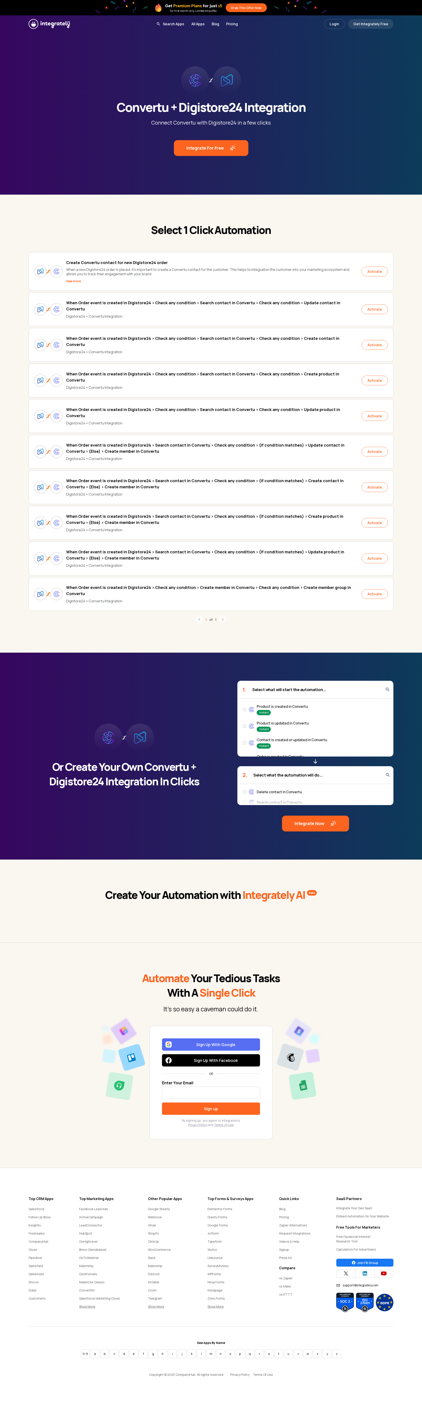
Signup (284, 1249)
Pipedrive (35, 1258)
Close (33, 1249)
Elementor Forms (219, 1209)
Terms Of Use (263, 1374)
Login (334, 24)
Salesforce (36, 1209)
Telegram (155, 1298)
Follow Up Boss (40, 1217)
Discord (153, 1274)
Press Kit (285, 1258)
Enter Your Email (177, 1082)
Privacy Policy (197, 1125)
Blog (215, 24)
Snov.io (34, 1282)
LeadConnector (90, 1225)
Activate (374, 271)
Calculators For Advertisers (356, 1249)
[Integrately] (49, 24)
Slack (151, 1258)
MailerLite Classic (92, 1282)
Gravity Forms (217, 1217)
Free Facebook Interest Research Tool (353, 1239)
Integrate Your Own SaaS (354, 1208)
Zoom (152, 1290)
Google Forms (217, 1225)
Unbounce (215, 1258)
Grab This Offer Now (246, 8)
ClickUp (153, 1241)
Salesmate (36, 1274)
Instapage (214, 1290)
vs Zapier (286, 1278)
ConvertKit (87, 1290)
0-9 (85, 1354)
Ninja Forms (215, 1282)
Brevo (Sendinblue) (93, 1249)
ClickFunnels (88, 1274)
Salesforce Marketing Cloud (99, 1298)
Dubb (32, 1290)
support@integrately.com (360, 1285)
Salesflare (36, 1266)
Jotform (213, 1233)
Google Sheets (159, 1209)
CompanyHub (38, 1241)
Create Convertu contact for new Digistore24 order (117, 262)
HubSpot (85, 1233)
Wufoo (212, 1249)
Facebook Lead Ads (93, 1209)
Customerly (37, 1298)
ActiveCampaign (91, 1217)
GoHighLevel (88, 1241)
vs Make (285, 1286)
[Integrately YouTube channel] (384, 1273)
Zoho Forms (216, 1298)
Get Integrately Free (370, 24)
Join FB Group (367, 1263)
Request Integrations (295, 1233)
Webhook (155, 1217)
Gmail (152, 1225)
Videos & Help (289, 1241)
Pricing (232, 24)
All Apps (198, 24)
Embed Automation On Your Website (362, 1216)
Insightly (35, 1225)
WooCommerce (159, 1249)
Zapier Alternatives (293, 1225)
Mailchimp (86, 1266)
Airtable (153, 1282)
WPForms (214, 1274)
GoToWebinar (89, 1258)
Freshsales (37, 1233)
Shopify (153, 1233)
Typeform (214, 1241)
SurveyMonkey (218, 1266)
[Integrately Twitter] (346, 1273)
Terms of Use (224, 1125)
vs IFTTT (285, 1294)
